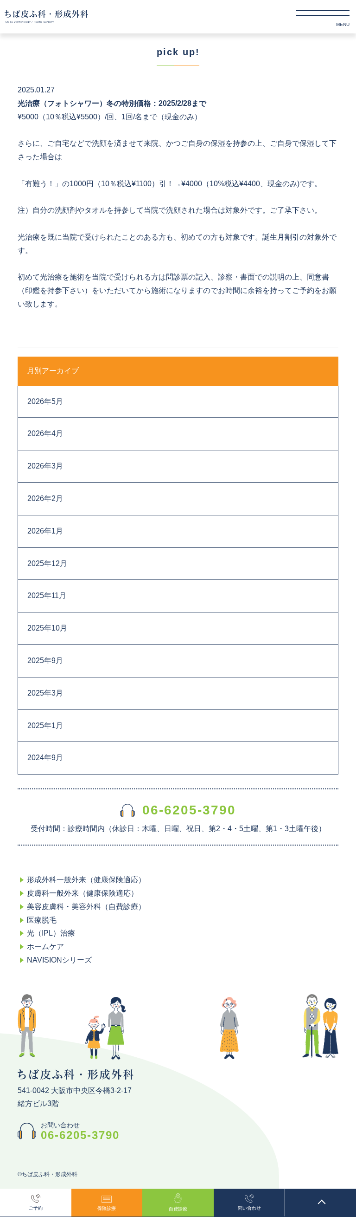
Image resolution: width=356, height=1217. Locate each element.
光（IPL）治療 (51, 933)
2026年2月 (45, 498)
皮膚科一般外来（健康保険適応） (82, 893)
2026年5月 (45, 401)
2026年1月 (45, 531)
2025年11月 (46, 595)
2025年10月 (47, 628)
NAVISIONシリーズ (59, 960)
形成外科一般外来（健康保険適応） (86, 880)
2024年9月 (45, 757)
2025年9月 (45, 660)
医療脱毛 (42, 920)
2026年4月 (45, 433)
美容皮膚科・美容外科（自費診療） (86, 907)
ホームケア (45, 946)
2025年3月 (45, 693)
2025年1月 (45, 725)
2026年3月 (45, 466)
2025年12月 (47, 563)
